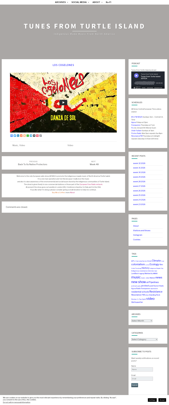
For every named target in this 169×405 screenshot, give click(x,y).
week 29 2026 (139, 177)
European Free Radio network (91, 184)
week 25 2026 (139, 195)
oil (147, 282)
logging (141, 273)
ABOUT (96, 2)
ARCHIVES (60, 2)
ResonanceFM (137, 136)
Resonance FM (138, 295)
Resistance (155, 291)
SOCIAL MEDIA (79, 2)
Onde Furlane (136, 131)
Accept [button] (162, 400)
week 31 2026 (139, 168)
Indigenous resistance (139, 271)
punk (151, 286)
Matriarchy (149, 273)
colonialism (138, 264)
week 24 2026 (139, 200)
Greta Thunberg (136, 268)
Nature (152, 278)
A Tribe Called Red (139, 261)
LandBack (135, 273)
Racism (156, 286)
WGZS (139, 117)
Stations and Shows (141, 230)
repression (154, 288)
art (132, 261)
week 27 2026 (139, 186)
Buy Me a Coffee (58, 192)
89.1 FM (134, 117)
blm (146, 261)
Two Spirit (142, 299)
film (161, 264)
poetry (139, 286)
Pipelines (154, 282)
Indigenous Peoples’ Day (156, 268)
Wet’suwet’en (137, 302)
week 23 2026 (139, 204)
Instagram (137, 235)
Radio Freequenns (143, 288)
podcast (134, 286)
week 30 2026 (139, 172)
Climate (156, 260)
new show (138, 282)
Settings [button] (152, 400)
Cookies (136, 240)
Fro (132, 128)
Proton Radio (136, 133)
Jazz (155, 271)
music (15, 145)
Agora (133, 122)
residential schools (140, 292)
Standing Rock (154, 295)
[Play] (63, 102)
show (147, 295)
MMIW (155, 273)
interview (151, 271)
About (72, 192)
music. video (145, 278)
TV (138, 299)
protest (145, 285)
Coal (162, 261)
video (22, 145)
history (145, 267)
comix (147, 265)
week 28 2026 (139, 181)
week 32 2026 (139, 163)
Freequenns (135, 125)
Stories (134, 299)
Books (150, 261)
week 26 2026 (139, 191)
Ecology (154, 264)
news (158, 277)
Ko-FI (108, 2)
